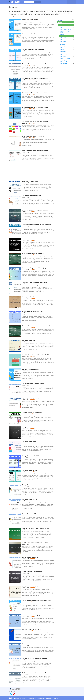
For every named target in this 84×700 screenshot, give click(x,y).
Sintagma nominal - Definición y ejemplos (33, 136)
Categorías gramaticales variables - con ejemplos (34, 93)
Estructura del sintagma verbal (30, 181)
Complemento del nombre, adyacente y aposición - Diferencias (38, 326)
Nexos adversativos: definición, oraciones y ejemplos (35, 528)
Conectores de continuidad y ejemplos (32, 571)
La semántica (64, 38)
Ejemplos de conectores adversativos (31, 629)
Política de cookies (57, 698)
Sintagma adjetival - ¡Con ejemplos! (31, 239)
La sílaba (63, 39)
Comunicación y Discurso (66, 29)
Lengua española (17, 5)
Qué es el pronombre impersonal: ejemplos (33, 383)
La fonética (63, 56)
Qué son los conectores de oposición (31, 586)
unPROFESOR (11, 5)
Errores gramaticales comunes (30, 19)
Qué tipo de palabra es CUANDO (30, 456)
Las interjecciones (65, 62)
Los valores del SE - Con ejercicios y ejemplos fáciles (35, 354)
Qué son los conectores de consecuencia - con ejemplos (36, 600)
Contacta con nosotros (32, 698)
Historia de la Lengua (65, 58)
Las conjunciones (64, 46)
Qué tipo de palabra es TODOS (30, 470)
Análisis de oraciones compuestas (65, 43)
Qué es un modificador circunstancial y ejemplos (34, 658)
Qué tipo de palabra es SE (28, 340)
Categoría (60, 20)
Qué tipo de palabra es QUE (29, 427)
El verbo (63, 28)
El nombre (63, 48)
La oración (63, 41)
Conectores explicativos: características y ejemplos (35, 542)
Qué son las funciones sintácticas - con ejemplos (34, 64)
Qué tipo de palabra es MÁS (29, 485)
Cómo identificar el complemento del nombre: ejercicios (36, 224)
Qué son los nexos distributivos (30, 557)
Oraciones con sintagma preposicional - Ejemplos (34, 268)
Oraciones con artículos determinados (32, 412)
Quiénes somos (25, 698)
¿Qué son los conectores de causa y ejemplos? (34, 673)
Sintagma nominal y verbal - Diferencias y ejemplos (35, 150)
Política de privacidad (49, 698)
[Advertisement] (32, 172)
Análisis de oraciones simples (65, 32)
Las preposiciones (65, 60)
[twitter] (11, 694)
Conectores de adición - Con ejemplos (31, 615)
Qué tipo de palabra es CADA (29, 499)
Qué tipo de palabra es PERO (29, 441)
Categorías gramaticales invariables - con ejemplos (35, 107)
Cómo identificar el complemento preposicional (34, 282)
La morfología (64, 63)
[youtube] (14, 694)
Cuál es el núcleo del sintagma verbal (31, 195)
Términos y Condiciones (41, 698)
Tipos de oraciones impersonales (30, 369)
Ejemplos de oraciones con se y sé (30, 398)
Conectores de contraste (28, 644)
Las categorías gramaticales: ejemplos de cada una (35, 78)
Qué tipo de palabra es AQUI (29, 514)
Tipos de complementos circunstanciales (32, 311)
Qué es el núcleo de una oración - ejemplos (33, 49)
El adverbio (63, 49)
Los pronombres (64, 55)
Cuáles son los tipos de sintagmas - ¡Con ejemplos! (35, 121)
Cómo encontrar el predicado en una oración (33, 34)
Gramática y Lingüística (24, 5)
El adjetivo (63, 51)
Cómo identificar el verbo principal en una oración (35, 210)
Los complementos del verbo (29, 297)
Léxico (62, 34)
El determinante (64, 53)
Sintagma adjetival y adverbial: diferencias (33, 253)
